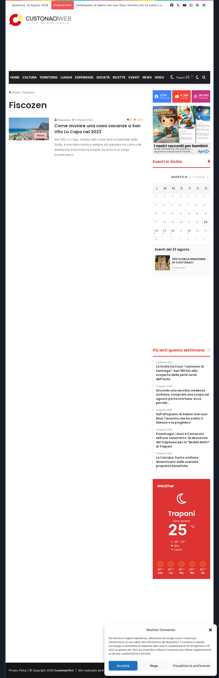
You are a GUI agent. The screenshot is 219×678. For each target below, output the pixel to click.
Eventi (134, 77)
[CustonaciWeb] (40, 20)
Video (159, 77)
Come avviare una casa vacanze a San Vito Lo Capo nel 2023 (97, 129)
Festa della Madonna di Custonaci (189, 260)
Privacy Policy (18, 670)
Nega (154, 666)
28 (189, 230)
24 (156, 230)
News (147, 77)
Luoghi (66, 77)
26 (172, 230)
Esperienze (84, 77)
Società (103, 77)
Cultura (29, 77)
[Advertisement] (148, 40)
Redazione (64, 119)
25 (164, 230)
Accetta (123, 666)
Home (14, 77)
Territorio (49, 77)
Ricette (119, 77)
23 (205, 222)
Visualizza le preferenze (191, 666)
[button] (210, 630)
